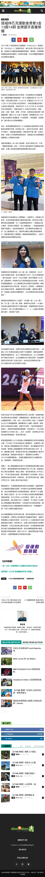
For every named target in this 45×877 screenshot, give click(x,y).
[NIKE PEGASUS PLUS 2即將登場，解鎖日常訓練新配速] (6, 672)
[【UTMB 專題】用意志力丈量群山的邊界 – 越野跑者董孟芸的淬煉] (5, 765)
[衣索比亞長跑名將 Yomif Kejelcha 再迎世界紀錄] (6, 651)
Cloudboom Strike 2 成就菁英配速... (28, 680)
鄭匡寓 (5, 35)
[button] (42, 11)
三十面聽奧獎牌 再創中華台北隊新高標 (34, 601)
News (3, 706)
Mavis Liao (19, 765)
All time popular (39, 746)
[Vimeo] (28, 864)
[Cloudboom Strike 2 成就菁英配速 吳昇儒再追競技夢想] (6, 682)
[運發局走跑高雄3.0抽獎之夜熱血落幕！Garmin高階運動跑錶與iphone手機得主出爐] (6, 703)
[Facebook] (16, 864)
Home (3, 16)
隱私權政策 (22, 849)
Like (41, 729)
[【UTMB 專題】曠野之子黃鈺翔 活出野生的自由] (5, 755)
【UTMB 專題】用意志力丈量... (24, 762)
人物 (3, 664)
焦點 (7, 19)
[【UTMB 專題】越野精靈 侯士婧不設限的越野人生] (5, 798)
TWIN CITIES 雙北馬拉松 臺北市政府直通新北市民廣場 (11, 601)
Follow (39, 734)
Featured (28, 746)
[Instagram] (22, 864)
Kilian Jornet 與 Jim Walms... (25, 659)
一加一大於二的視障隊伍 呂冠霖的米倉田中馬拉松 (19, 566)
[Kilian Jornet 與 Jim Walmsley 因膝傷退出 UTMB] (6, 661)
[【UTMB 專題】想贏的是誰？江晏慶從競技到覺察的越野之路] (5, 776)
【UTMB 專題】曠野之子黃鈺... (24, 752)
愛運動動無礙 (30, 578)
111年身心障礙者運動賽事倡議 (16, 578)
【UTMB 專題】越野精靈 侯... (23, 795)
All (21, 746)
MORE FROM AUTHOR (32, 642)
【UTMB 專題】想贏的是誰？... (24, 773)
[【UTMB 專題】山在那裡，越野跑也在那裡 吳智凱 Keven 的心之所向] (5, 787)
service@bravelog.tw (26, 845)
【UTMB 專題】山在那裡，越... (24, 784)
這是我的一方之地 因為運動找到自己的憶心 (17, 571)
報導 (3, 19)
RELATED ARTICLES (11, 642)
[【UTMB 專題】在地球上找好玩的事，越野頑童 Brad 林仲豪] (6, 693)
